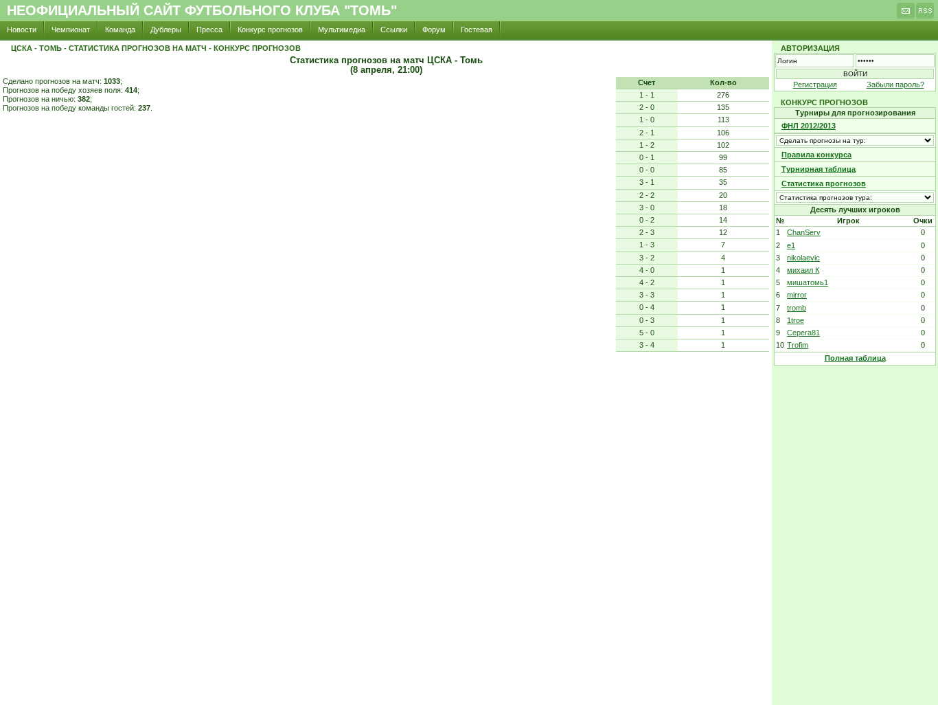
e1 (791, 245)
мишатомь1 (807, 282)
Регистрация (815, 84)
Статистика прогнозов (823, 183)
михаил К (803, 270)
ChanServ (804, 232)
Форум (434, 29)
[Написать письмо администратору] (905, 14)
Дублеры (165, 29)
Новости (21, 29)
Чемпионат (71, 29)
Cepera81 (803, 332)
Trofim (797, 345)
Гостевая (476, 29)
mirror (797, 295)
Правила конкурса (816, 154)
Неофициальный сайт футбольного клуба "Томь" (202, 10)
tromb (796, 308)
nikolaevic (803, 258)
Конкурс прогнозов (270, 29)
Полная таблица (855, 358)
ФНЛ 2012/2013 (808, 126)
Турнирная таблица (818, 169)
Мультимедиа (341, 29)
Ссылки (393, 29)
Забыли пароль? (895, 84)
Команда (120, 29)
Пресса (209, 29)
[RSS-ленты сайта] (925, 14)
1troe (795, 320)
